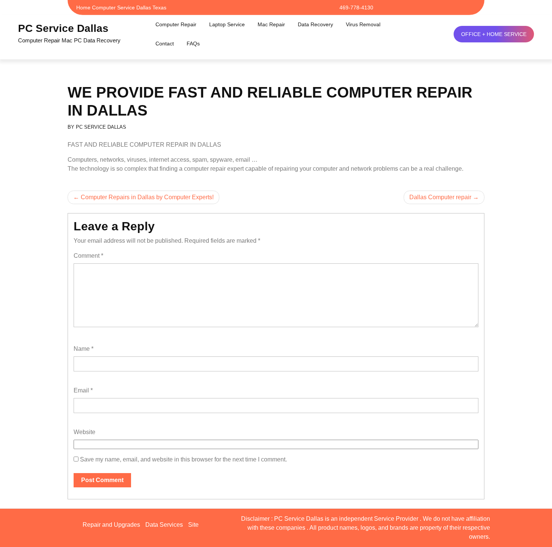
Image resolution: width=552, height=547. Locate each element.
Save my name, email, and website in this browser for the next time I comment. (183, 459)
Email (83, 390)
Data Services (164, 524)
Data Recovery (315, 24)
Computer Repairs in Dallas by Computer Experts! (147, 197)
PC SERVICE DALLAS (101, 127)
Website (84, 432)
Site (193, 524)
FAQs (193, 44)
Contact (164, 44)
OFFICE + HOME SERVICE (493, 34)
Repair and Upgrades (111, 524)
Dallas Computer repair (440, 197)
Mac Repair (271, 24)
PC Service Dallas (63, 28)
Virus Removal (363, 24)
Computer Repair (175, 24)
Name (84, 349)
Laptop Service (227, 24)
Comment (88, 255)
